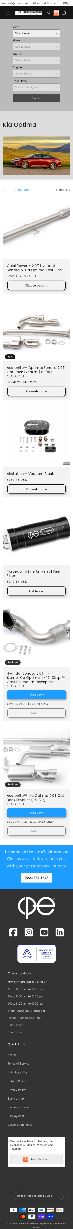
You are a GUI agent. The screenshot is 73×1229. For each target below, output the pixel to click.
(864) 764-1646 (36, 878)
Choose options (36, 285)
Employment (16, 1116)
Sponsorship (16, 1098)
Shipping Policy (18, 1072)
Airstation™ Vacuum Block (30, 474)
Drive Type (20, 80)
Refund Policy (17, 1081)
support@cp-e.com (14, 3)
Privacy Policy (17, 1089)
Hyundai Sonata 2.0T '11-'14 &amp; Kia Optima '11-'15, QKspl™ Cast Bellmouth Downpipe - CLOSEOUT (36, 679)
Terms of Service (18, 1063)
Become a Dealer (19, 1107)
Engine (17, 67)
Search (36, 98)
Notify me (37, 695)
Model (17, 54)
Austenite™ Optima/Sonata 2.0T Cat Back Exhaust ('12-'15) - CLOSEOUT (36, 372)
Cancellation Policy (20, 1124)
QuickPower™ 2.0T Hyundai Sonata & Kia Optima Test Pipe (34, 268)
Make (16, 40)
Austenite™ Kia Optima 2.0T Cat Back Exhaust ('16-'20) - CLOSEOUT (35, 800)
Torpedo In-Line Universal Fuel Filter (33, 573)
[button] (8, 13)
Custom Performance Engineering (34, 1223)
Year (16, 26)
